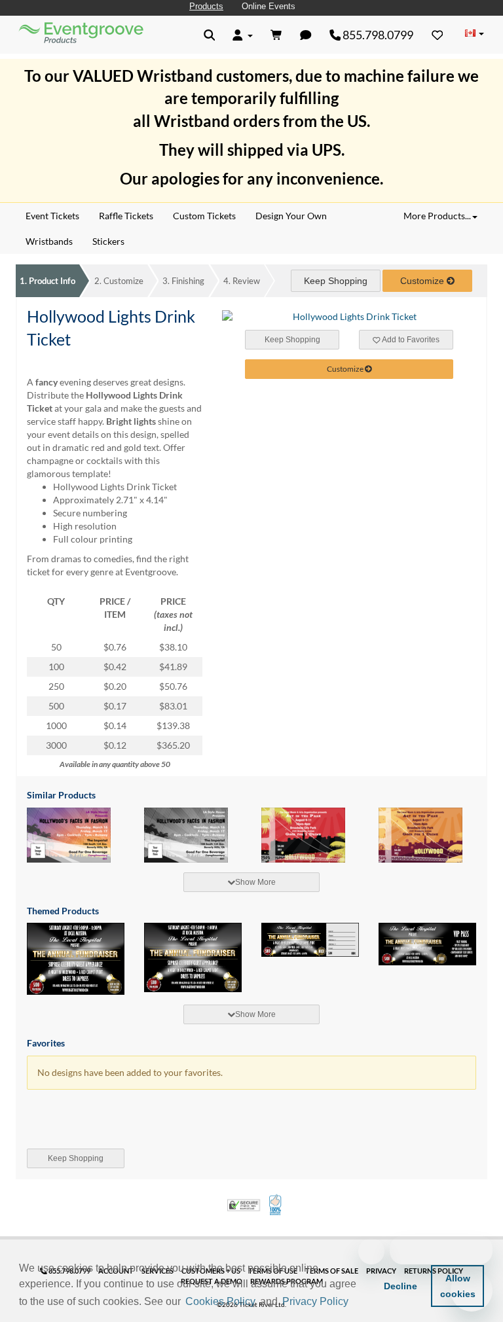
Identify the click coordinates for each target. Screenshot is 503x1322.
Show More (255, 882)
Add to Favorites (410, 339)
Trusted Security (244, 1205)
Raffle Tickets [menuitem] (126, 215)
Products (206, 6)
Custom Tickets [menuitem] (204, 215)
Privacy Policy (315, 1301)
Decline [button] (400, 1286)
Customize (118, 281)
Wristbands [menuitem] (49, 241)
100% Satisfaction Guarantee (276, 1205)
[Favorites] (437, 34)
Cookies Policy (220, 1301)
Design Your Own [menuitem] (291, 215)
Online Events (268, 6)
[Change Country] (474, 34)
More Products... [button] (437, 215)
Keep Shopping (335, 281)
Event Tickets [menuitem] (52, 215)
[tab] (251, 882)
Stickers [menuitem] (108, 241)
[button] (356, 1302)
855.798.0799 (377, 34)
